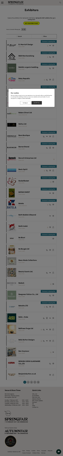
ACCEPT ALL (37, 103)
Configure (25, 103)
